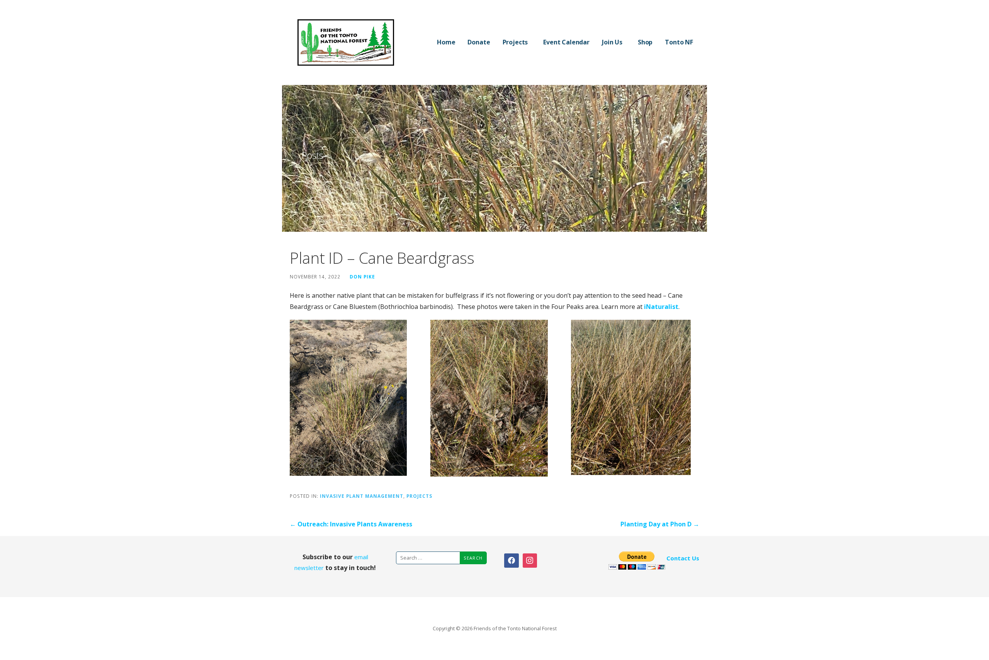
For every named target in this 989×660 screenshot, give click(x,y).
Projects (515, 42)
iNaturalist (661, 306)
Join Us (612, 42)
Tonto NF (679, 42)
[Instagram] (530, 560)
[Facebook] (511, 560)
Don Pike (362, 276)
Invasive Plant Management (361, 496)
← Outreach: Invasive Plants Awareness (351, 524)
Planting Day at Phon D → (659, 524)
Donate (478, 42)
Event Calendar (566, 42)
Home (446, 42)
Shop (645, 42)
